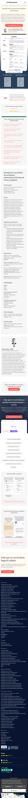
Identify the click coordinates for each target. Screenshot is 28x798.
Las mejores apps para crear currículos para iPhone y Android (13, 708)
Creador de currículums (6, 584)
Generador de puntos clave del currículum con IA (12, 598)
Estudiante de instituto (13, 446)
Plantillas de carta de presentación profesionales (12, 688)
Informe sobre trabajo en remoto (8, 663)
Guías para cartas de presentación (9, 656)
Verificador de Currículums (7, 605)
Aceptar (15, 790)
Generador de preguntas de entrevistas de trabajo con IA (14, 619)
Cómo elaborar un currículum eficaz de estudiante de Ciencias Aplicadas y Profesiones (12, 152)
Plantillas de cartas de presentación (9, 672)
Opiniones (3, 743)
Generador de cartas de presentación (9, 586)
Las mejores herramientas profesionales (10, 712)
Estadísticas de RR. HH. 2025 (7, 719)
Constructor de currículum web (8, 587)
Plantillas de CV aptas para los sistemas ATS (11, 675)
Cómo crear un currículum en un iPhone (10, 693)
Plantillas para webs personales (8, 674)
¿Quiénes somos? (5, 732)
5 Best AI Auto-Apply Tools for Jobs (9, 705)
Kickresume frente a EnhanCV (7, 724)
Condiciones (4, 735)
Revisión (3, 632)
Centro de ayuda (4, 650)
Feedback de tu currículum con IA (8, 615)
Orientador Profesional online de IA (9, 620)
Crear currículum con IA (14, 416)
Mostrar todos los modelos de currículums (14, 501)
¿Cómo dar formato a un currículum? (9, 718)
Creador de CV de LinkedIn (7, 589)
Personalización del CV (6, 608)
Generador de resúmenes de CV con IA (9, 600)
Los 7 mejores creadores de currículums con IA (11, 698)
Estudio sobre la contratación (7, 727)
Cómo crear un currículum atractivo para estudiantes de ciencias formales (13, 124)
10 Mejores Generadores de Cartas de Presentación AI (13, 699)
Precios (2, 637)
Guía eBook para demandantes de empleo (10, 659)
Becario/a (13, 467)
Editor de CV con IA (5, 595)
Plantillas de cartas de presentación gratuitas (11, 683)
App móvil (3, 642)
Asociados (3, 741)
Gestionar (20, 786)
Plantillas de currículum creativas (8, 682)
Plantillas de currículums (6, 671)
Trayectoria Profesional (6, 617)
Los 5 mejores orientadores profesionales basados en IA (13, 704)
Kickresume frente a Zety (6, 721)
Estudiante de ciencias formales (13, 453)
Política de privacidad (6, 737)
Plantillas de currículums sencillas (8, 678)
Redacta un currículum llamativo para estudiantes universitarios (12, 162)
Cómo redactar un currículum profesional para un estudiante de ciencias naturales (13, 146)
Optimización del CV (5, 614)
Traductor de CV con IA (6, 597)
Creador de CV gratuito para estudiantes (10, 622)
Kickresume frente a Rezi (6, 722)
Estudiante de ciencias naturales (13, 463)
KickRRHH (3, 636)
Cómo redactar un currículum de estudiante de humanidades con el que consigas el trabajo (14, 135)
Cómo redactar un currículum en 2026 (9, 716)
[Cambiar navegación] (25, 2)
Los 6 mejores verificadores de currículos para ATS (12, 701)
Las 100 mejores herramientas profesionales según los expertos (13, 714)
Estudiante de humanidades (13, 456)
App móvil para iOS (5, 644)
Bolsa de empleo (5, 629)
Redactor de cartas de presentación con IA (10, 592)
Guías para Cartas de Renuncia (8, 658)
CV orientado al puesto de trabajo (8, 609)
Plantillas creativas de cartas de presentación (11, 685)
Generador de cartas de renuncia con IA (10, 594)
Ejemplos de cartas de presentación (9, 653)
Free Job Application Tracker (7, 631)
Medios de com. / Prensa (6, 740)
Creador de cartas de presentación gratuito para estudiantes (12, 624)
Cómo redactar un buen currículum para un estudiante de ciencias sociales (13, 157)
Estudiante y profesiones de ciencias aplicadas (13, 460)
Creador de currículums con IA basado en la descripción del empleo (13, 612)
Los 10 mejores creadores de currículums (10, 696)
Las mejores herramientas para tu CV (9, 710)
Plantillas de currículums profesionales (9, 680)
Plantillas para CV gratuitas (7, 677)
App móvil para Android (6, 645)
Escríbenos (3, 734)
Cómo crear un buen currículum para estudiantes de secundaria (12, 129)
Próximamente (4, 634)
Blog (2, 666)
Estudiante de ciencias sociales (13, 443)
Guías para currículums (6, 655)
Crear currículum (7, 571)
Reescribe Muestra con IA (14, 25)
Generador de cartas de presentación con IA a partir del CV (13, 627)
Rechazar (7, 786)
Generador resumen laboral (7, 601)
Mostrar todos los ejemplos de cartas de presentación (14, 543)
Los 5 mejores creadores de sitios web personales (12, 702)
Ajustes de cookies (5, 738)
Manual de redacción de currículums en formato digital (13, 661)
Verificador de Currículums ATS (8, 606)
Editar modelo (14, 389)
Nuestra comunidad (5, 664)
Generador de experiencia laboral (8, 603)
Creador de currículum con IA (7, 590)
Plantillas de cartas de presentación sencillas (11, 686)
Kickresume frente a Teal (6, 726)
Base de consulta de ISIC (6, 694)
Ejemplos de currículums (6, 652)
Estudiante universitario (13, 450)
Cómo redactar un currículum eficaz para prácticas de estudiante (13, 141)
